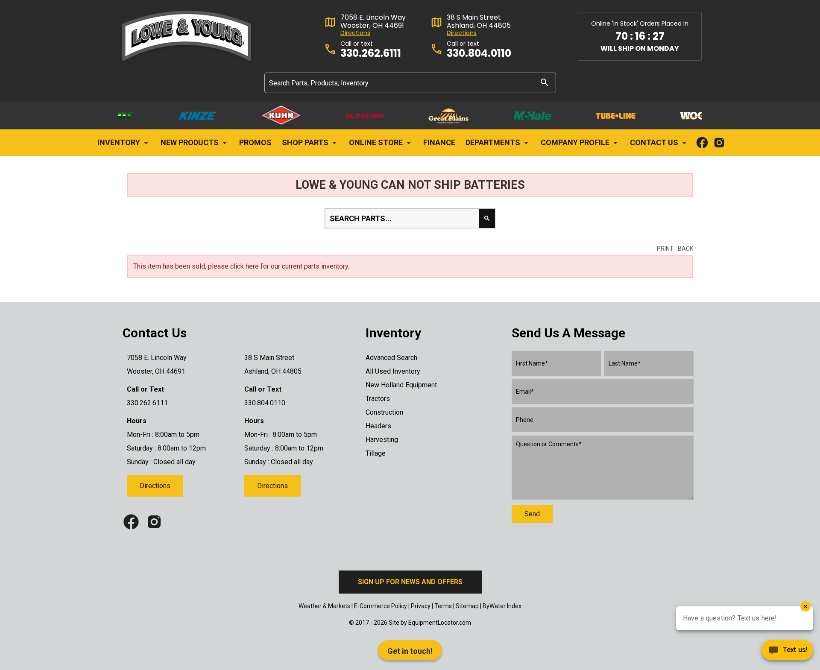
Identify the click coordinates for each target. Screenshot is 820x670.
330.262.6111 (370, 53)
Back (685, 248)
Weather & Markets (324, 606)
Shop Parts (306, 142)
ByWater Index (502, 606)
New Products (190, 142)
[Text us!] (787, 652)
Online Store (376, 142)
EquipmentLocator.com (439, 622)
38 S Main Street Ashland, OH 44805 (479, 21)
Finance (439, 142)
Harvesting (382, 440)
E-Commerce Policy (380, 606)
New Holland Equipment (401, 385)
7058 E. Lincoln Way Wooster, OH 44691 (373, 21)
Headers (378, 426)
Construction (384, 412)
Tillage (376, 453)
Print (665, 248)
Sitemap (467, 606)
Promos (255, 142)
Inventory (119, 142)
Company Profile (576, 142)
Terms (443, 606)
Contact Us (655, 142)
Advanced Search (391, 358)
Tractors (378, 399)
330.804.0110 (479, 53)
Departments (494, 142)
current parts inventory (315, 266)
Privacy (420, 606)
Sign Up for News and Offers (410, 582)
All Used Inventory (393, 371)
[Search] (544, 82)
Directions (355, 33)
